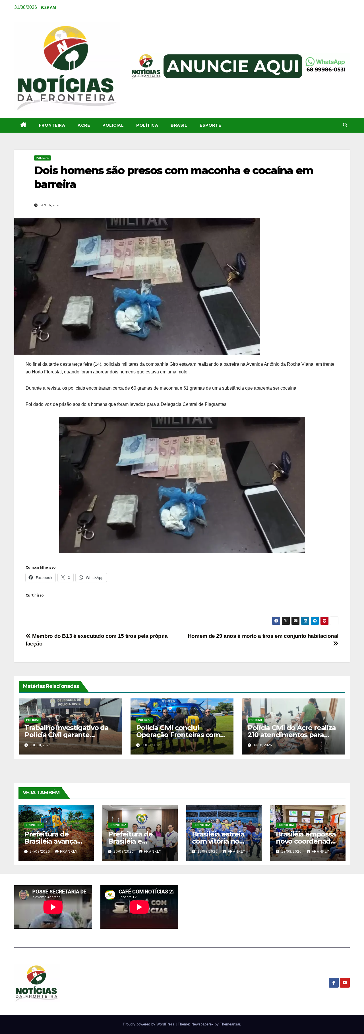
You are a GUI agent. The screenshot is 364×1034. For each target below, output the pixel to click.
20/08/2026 (124, 852)
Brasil (179, 125)
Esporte (210, 125)
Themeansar (230, 1024)
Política (147, 125)
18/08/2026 (292, 852)
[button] (345, 125)
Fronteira (52, 125)
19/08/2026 (208, 852)
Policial (113, 125)
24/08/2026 (40, 852)
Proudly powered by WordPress (149, 1024)
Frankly (69, 852)
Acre (84, 125)
